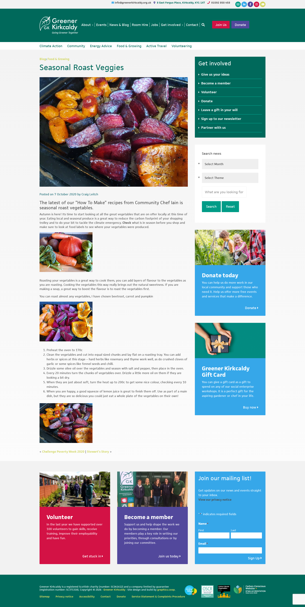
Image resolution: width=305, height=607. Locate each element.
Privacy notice (64, 596)
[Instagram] (256, 4)
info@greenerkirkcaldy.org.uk (133, 2)
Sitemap (45, 596)
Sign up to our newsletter (221, 119)
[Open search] (202, 24)
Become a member (216, 83)
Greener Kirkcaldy (59, 24)
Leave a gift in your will (219, 110)
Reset (230, 206)
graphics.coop (166, 589)
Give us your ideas (215, 74)
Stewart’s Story (98, 452)
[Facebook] (250, 4)
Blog (43, 59)
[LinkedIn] (244, 4)
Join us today (169, 556)
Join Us (221, 25)
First (201, 530)
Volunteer (209, 92)
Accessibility (87, 596)
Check (126, 223)
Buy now (250, 407)
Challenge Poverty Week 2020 (63, 452)
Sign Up (254, 558)
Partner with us (213, 127)
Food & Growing (58, 59)
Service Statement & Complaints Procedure (158, 596)
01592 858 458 (220, 2)
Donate (240, 25)
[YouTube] (262, 4)
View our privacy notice (215, 500)
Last (233, 530)
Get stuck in (92, 556)
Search (211, 206)
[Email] (238, 4)
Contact (106, 596)
